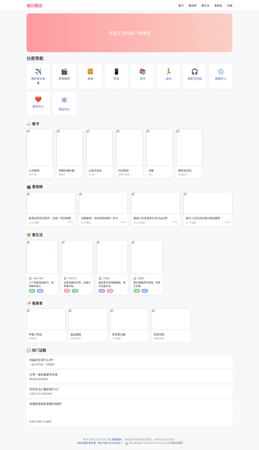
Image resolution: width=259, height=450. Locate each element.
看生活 (205, 5)
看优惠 (92, 443)
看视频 (192, 5)
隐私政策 (83, 443)
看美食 (218, 5)
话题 (229, 5)
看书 (181, 5)
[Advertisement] (116, 414)
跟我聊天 (117, 439)
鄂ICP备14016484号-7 (110, 443)
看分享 (176, 443)
